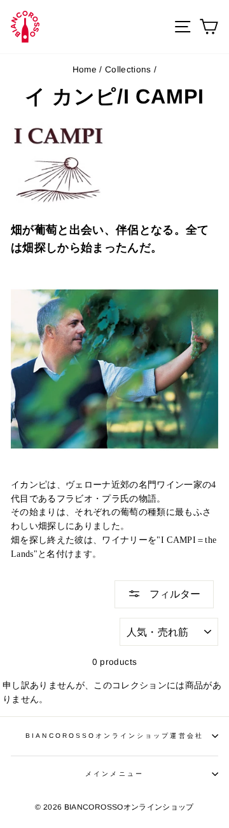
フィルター (173, 594)
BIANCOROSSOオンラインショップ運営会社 (114, 735)
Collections (128, 69)
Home (85, 69)
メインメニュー (114, 773)
